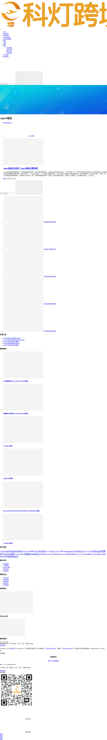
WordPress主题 (87, 551)
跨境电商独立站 (12, 556)
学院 (4, 46)
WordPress (79, 551)
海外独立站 (62, 554)
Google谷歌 (6, 551)
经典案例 (6, 585)
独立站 (73, 554)
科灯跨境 (12, 648)
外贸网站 (43, 554)
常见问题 (9, 53)
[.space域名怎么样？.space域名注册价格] (23, 164)
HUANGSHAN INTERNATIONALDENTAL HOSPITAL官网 (21, 511)
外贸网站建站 (48, 554)
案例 (4, 40)
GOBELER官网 (8, 478)
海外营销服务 (7, 39)
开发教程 (9, 47)
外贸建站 (6, 33)
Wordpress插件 (8, 554)
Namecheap (16, 551)
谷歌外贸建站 (97, 554)
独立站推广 (78, 554)
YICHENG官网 (7, 543)
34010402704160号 (50, 648)
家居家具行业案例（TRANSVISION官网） (16, 413)
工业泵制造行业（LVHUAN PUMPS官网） (16, 381)
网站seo (90, 554)
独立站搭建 (85, 554)
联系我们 (6, 56)
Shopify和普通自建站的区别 (11, 343)
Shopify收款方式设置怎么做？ (12, 338)
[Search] (29, 78)
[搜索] (12, 71)
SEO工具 (48, 551)
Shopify (53, 551)
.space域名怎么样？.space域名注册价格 (20, 168)
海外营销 (68, 554)
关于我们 (6, 54)
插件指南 (9, 49)
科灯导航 (6, 569)
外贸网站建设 (55, 554)
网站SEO (9, 51)
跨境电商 (6, 35)
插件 (4, 44)
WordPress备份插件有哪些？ (11, 341)
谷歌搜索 (103, 554)
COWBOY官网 (7, 446)
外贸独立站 (35, 554)
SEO (36, 551)
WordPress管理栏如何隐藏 (10, 345)
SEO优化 (42, 551)
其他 (4, 178)
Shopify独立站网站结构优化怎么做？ (14, 340)
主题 (4, 42)
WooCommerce (69, 551)
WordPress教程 (19, 554)
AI (0, 551)
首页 (4, 32)
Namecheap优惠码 (28, 551)
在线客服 (2, 645)
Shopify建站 (6, 37)
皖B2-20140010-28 (68, 648)
